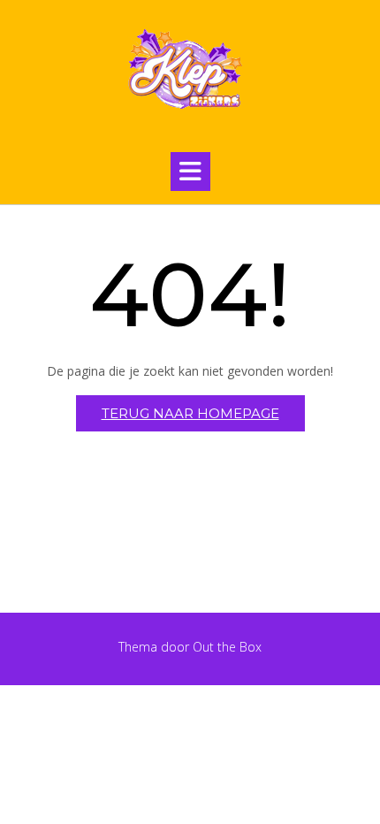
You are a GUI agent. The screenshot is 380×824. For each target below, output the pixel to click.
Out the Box (227, 646)
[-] (190, 71)
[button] (190, 171)
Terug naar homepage (190, 413)
